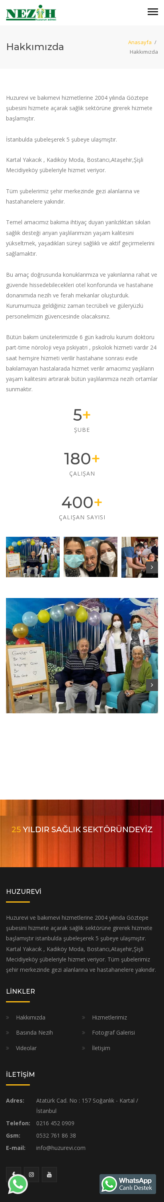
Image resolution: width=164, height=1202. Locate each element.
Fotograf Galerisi (113, 1032)
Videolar (26, 1048)
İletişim (101, 1048)
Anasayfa (140, 42)
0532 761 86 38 (56, 1135)
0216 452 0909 (55, 1123)
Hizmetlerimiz (109, 1017)
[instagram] (31, 1174)
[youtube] (49, 1174)
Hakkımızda (30, 1017)
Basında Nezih (34, 1032)
